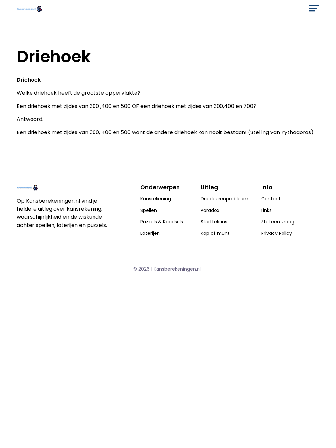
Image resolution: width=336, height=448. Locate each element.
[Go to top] (323, 432)
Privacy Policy (276, 233)
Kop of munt (215, 233)
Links (266, 210)
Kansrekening (155, 198)
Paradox (210, 210)
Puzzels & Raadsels (161, 221)
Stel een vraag (277, 221)
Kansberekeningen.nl (177, 269)
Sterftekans (214, 221)
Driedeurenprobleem (224, 198)
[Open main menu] (314, 8)
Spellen (148, 210)
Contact (271, 198)
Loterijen (150, 233)
